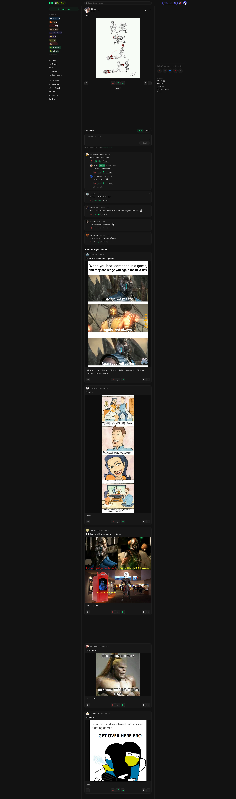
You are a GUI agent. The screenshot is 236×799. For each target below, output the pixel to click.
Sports (53, 22)
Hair (89, 699)
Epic (52, 40)
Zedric (92, 255)
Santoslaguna (94, 646)
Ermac (90, 606)
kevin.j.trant (93, 194)
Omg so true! (92, 650)
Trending (55, 64)
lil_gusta (92, 221)
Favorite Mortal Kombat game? (100, 258)
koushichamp (97, 176)
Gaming (54, 26)
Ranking (55, 95)
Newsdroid (55, 18)
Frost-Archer (94, 388)
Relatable (54, 51)
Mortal (105, 370)
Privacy (159, 92)
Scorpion (141, 370)
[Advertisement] (171, 34)
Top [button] (53, 68)
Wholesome (55, 47)
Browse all (53, 55)
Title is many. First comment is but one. (103, 534)
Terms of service (163, 89)
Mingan (94, 9)
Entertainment (56, 33)
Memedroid (130, 370)
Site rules (160, 86)
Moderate (55, 84)
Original (90, 370)
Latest (54, 60)
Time (147, 130)
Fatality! (89, 392)
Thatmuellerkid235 (95, 154)
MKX (89, 515)
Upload (65, 9)
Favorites (55, 81)
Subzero (90, 373)
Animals (54, 29)
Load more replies (97, 187)
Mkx (118, 88)
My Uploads (56, 88)
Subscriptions (57, 75)
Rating (140, 130)
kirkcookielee (93, 207)
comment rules (107, 148)
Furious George (95, 530)
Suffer (106, 373)
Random (55, 71)
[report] (145, 83)
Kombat (113, 370)
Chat (53, 92)
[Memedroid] (51, 3)
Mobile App (161, 81)
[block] (150, 83)
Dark (53, 36)
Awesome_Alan (95, 714)
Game (98, 373)
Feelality (90, 717)
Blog (53, 99)
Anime (53, 44)
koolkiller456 (93, 235)
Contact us (161, 84)
